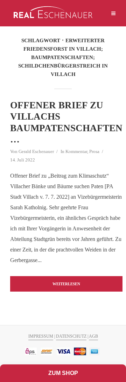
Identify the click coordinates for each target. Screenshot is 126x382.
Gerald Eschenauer (36, 151)
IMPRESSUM (40, 336)
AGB (93, 336)
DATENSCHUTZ (71, 336)
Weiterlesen (66, 284)
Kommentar (76, 151)
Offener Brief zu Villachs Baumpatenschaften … (66, 122)
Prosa (94, 151)
